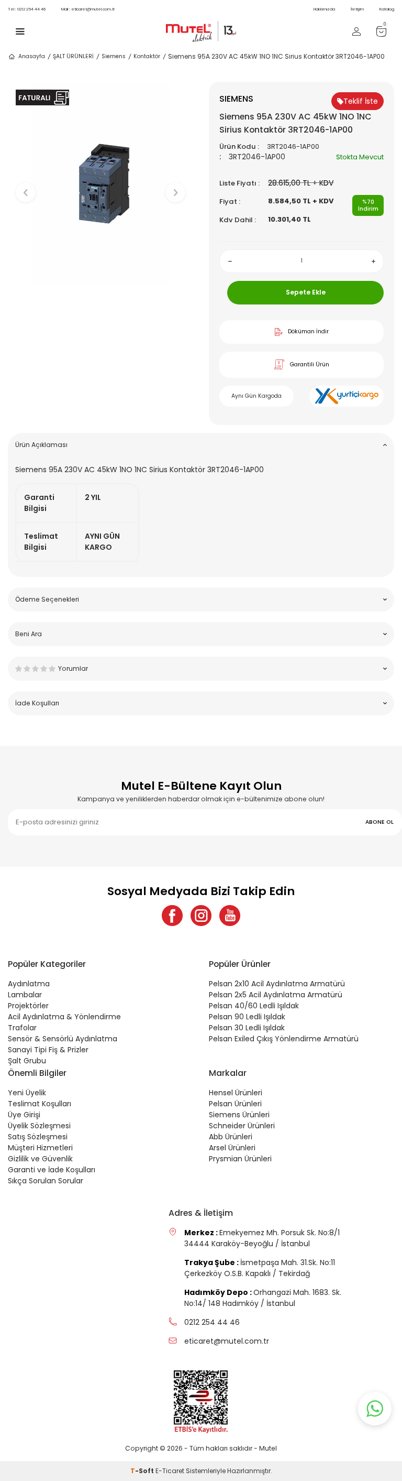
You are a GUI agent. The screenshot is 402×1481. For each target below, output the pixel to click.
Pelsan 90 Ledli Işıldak (247, 1016)
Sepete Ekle (306, 292)
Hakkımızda (324, 9)
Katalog (386, 9)
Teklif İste (360, 101)
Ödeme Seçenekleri (47, 599)
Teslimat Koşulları (39, 1103)
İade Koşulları (37, 703)
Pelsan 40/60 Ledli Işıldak (254, 1005)
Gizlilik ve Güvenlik (40, 1158)
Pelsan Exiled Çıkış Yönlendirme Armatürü (284, 1038)
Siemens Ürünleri (239, 1114)
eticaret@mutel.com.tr (88, 9)
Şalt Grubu (27, 1060)
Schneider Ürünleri (242, 1125)
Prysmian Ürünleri (240, 1158)
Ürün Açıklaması (41, 444)
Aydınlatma (29, 983)
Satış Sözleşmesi (38, 1136)
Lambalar (25, 994)
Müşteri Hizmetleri (40, 1147)
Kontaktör (146, 56)
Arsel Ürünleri (232, 1147)
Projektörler (28, 1005)
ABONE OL (379, 822)
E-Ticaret (169, 1470)
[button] (101, 294)
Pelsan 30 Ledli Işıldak (247, 1027)
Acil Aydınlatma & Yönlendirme (64, 1016)
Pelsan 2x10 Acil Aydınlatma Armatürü (277, 983)
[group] (100, 184)
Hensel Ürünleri (235, 1092)
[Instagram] (201, 915)
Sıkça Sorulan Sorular (45, 1180)
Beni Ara (28, 633)
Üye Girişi (24, 1114)
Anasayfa (31, 56)
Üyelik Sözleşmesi (39, 1125)
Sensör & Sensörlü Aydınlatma (62, 1038)
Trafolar (22, 1027)
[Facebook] (172, 915)
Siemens (114, 56)
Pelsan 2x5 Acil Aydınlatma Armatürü (275, 994)
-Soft (142, 1470)
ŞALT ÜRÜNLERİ (73, 56)
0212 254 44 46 (27, 9)
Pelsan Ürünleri (235, 1103)
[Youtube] (229, 915)
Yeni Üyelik (27, 1092)
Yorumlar (73, 668)
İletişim (357, 9)
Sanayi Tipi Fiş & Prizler (48, 1049)
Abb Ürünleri (230, 1136)
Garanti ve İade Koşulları (51, 1169)
